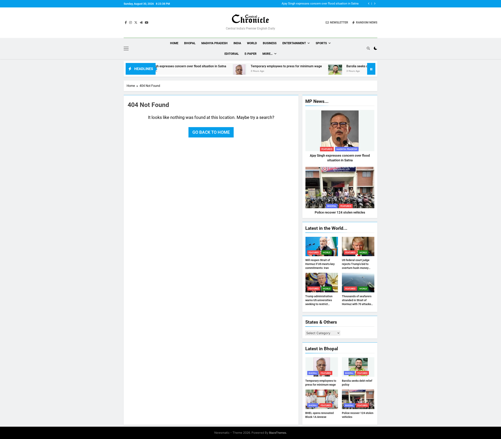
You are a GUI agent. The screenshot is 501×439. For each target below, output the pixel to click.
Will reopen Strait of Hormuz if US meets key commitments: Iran (320, 264)
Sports (321, 43)
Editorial (231, 54)
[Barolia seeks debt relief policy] (317, 71)
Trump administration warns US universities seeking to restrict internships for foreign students (319, 304)
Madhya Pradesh (214, 43)
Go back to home (211, 132)
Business (270, 43)
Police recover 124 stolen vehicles (340, 212)
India (237, 43)
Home (174, 43)
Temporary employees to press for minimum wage (268, 66)
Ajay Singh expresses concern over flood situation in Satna (320, 3)
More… (267, 54)
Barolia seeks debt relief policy (350, 66)
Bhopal (190, 43)
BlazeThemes (277, 432)
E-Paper (251, 54)
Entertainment (294, 43)
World (252, 43)
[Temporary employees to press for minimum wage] (221, 71)
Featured (326, 149)
